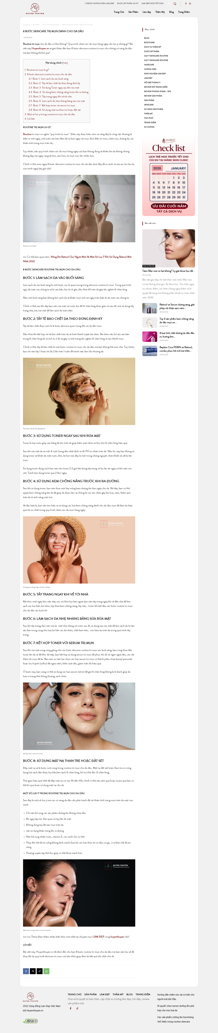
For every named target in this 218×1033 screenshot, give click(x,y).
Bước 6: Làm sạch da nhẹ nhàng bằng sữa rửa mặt (57, 101)
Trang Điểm (150, 123)
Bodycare (149, 43)
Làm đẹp (148, 78)
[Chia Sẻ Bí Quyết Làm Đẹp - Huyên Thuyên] (50, 8)
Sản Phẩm (36, 25)
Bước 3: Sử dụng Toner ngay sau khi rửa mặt (54, 88)
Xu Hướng (149, 127)
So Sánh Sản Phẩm (153, 109)
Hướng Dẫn (150, 69)
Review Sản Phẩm (153, 96)
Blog (146, 38)
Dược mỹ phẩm (151, 52)
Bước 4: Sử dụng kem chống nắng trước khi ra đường (58, 92)
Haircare (149, 65)
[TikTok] (77, 1009)
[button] (174, 3)
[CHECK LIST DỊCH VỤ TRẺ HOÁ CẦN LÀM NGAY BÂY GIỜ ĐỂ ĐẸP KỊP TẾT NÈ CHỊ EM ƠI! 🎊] (168, 176)
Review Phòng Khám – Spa (157, 92)
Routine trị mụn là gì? (37, 70)
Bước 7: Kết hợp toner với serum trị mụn (52, 105)
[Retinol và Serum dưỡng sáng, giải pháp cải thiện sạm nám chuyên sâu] (149, 308)
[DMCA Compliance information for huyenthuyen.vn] (30, 1022)
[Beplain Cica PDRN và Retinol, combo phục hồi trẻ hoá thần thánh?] (149, 351)
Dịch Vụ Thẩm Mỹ (152, 47)
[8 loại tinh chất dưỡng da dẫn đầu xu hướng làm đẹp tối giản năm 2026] (149, 336)
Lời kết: (30, 119)
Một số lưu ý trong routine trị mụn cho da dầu (50, 114)
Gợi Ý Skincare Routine (50, 25)
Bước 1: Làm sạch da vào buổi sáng (48, 79)
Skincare (149, 105)
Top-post (148, 118)
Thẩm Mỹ (148, 114)
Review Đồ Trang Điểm (155, 87)
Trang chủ (26, 25)
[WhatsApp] (46, 971)
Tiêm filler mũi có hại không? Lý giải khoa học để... (168, 271)
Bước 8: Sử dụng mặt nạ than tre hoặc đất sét (55, 110)
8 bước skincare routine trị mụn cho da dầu (48, 74)
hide (65, 63)
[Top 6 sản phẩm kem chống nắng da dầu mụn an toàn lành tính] (149, 322)
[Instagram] (190, 4)
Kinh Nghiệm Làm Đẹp (155, 74)
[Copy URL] (40, 971)
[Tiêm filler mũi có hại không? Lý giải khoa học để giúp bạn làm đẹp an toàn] (168, 248)
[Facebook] (186, 4)
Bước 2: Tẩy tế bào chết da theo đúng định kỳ (54, 83)
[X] (33, 971)
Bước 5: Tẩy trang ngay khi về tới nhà (50, 96)
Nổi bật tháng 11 (152, 83)
